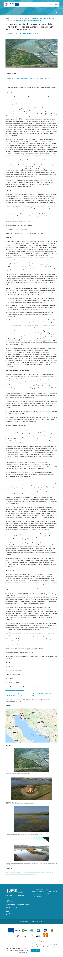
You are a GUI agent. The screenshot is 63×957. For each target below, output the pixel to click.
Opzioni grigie (24, 33)
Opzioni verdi (33, 33)
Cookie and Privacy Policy (51, 892)
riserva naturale (29, 78)
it (51, 4)
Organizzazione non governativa (15, 78)
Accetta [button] (35, 951)
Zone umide (48, 78)
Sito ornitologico (39, 78)
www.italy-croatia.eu (38, 891)
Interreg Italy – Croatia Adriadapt (37, 895)
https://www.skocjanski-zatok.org (14, 690)
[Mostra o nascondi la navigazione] (56, 4)
